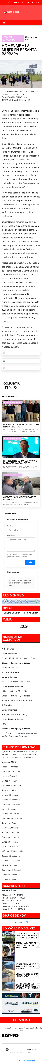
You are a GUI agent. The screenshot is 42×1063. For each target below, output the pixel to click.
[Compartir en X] (10, 388)
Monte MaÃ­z (12, 31)
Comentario (11, 536)
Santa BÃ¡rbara (30, 27)
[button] (9, 2)
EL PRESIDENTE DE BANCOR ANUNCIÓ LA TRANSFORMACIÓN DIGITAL (20, 462)
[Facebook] (22, 2)
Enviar (30, 562)
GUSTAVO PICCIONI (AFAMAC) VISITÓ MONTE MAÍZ (19, 498)
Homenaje (8, 27)
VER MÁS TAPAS (21, 922)
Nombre (10, 526)
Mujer (17, 27)
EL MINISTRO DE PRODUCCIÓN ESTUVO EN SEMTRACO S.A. (21, 425)
